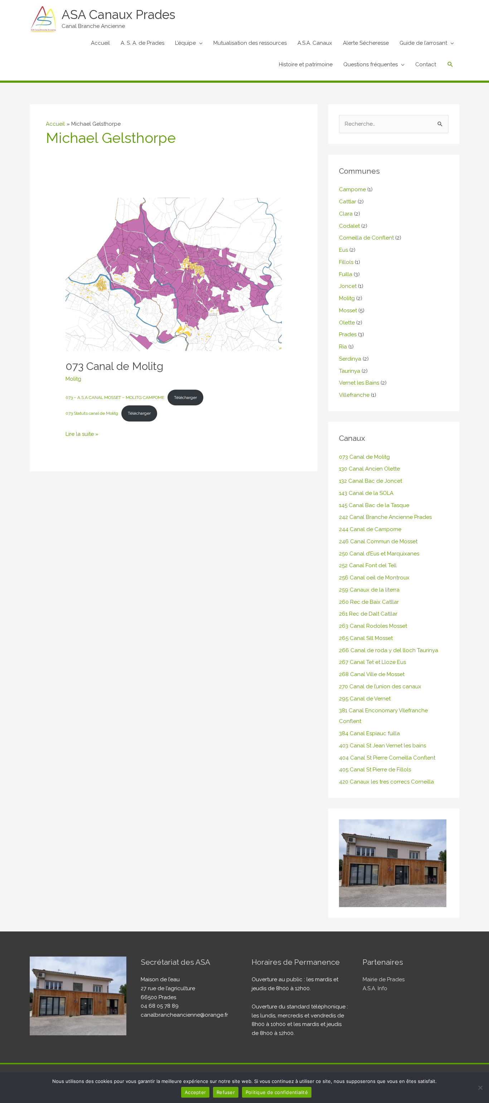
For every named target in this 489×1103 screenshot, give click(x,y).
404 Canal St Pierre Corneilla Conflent (387, 758)
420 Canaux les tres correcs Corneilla (386, 782)
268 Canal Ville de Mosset (372, 674)
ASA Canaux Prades (118, 14)
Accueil (100, 43)
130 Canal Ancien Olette (369, 469)
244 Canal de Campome (370, 529)
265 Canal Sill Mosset (366, 638)
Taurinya (349, 371)
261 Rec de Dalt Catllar (368, 614)
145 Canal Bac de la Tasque (374, 505)
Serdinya (350, 359)
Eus (343, 250)
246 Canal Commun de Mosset (378, 541)
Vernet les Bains (359, 383)
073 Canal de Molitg (114, 366)
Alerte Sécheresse (366, 43)
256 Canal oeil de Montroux (374, 577)
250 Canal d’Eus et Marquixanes (379, 553)
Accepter (195, 1092)
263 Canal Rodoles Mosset (373, 626)
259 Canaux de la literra (369, 590)
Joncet (348, 286)
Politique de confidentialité (277, 1092)
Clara (346, 214)
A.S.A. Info (375, 988)
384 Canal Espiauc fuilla (369, 733)
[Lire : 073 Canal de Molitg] (174, 274)
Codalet (349, 226)
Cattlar (347, 201)
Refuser (226, 1092)
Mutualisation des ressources (250, 43)
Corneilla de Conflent (366, 238)
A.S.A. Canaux (314, 43)
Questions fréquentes (370, 64)
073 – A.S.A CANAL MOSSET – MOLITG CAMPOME (115, 397)
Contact (425, 64)
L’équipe (185, 43)
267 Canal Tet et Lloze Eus (372, 662)
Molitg (73, 379)
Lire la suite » (82, 433)
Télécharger (185, 397)
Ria (343, 346)
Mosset (348, 310)
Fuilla (345, 274)
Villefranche (354, 395)
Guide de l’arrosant (423, 43)
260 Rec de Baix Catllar (369, 602)
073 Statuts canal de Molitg (92, 413)
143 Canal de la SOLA (366, 493)
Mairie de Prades (384, 979)
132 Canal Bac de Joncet (370, 481)
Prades (348, 334)
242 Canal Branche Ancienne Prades (385, 517)
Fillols (346, 262)
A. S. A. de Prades (142, 43)
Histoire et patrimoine (306, 64)
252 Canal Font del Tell (368, 565)
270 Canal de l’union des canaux (380, 686)
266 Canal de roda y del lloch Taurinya (388, 650)
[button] (450, 64)
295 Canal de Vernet (365, 698)
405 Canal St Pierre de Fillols (375, 769)
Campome (352, 189)
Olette (347, 322)
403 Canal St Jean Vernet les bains (382, 745)
